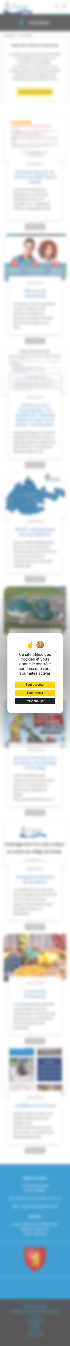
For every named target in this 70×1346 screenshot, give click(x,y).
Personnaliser (35, 701)
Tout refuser (35, 693)
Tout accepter (35, 684)
